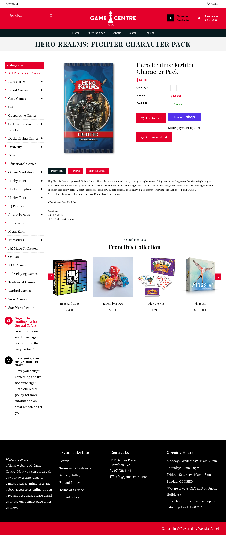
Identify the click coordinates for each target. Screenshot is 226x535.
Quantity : (142, 87)
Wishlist (214, 3)
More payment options (184, 128)
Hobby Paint (17, 181)
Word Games (17, 299)
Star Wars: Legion (21, 307)
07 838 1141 (14, 3)
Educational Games (22, 164)
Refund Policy (69, 482)
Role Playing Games (23, 274)
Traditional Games (21, 282)
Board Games (18, 90)
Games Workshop (21, 172)
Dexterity (15, 147)
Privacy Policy (69, 475)
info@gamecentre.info (131, 477)
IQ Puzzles (16, 206)
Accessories (16, 82)
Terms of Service (71, 490)
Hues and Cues (69, 303)
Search (64, 461)
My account (183, 16)
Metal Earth (16, 231)
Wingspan (200, 303)
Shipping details (97, 171)
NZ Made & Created (23, 248)
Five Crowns (156, 303)
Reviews (76, 171)
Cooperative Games (22, 115)
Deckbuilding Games (23, 138)
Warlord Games (19, 291)
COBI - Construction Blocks (23, 127)
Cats (11, 107)
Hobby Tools (17, 197)
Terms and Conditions (75, 468)
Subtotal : (141, 95)
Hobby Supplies (19, 189)
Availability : (143, 103)
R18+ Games (17, 265)
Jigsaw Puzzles (19, 214)
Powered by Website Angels (200, 528)
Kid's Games (17, 223)
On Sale (14, 257)
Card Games (17, 98)
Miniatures (16, 240)
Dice (11, 155)
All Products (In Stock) (25, 73)
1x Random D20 (113, 303)
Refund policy (69, 497)
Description (57, 171)
